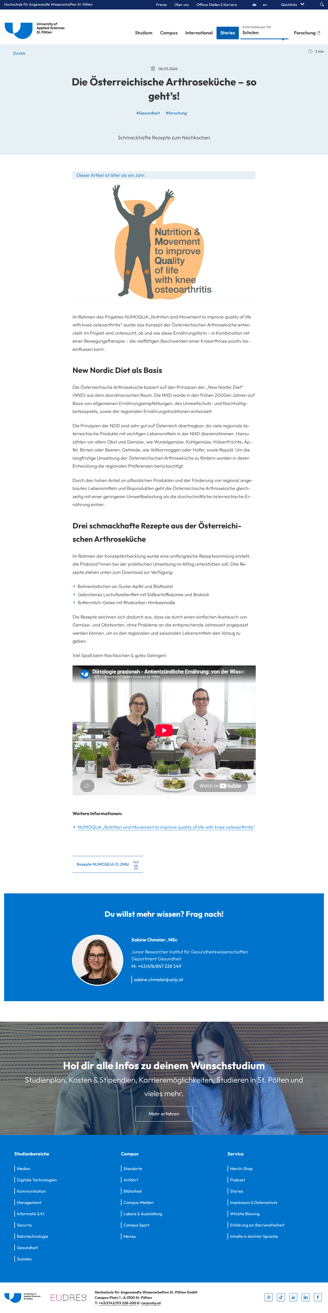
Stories (227, 33)
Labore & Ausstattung (143, 1213)
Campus (169, 33)
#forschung (176, 112)
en (265, 4)
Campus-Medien (139, 1202)
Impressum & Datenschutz (253, 1202)
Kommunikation (31, 1191)
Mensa (130, 1236)
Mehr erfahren (164, 1114)
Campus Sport (136, 1225)
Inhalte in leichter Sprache (254, 1236)
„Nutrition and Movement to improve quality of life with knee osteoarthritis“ (166, 827)
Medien (23, 1168)
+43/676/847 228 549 (159, 966)
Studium (143, 33)
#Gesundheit (148, 112)
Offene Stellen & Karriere (217, 4)
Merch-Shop (241, 1168)
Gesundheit (27, 1247)
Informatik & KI (30, 1213)
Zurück (18, 53)
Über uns (182, 4)
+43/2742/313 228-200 (118, 1303)
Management (29, 1202)
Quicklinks (289, 4)
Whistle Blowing (245, 1213)
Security (24, 1225)
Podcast (237, 1179)
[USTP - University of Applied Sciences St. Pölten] (36, 27)
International (199, 33)
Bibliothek (133, 1191)
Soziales (24, 1258)
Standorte (133, 1168)
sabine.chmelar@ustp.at (158, 979)
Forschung (305, 33)
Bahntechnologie (32, 1236)
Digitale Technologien (37, 1179)
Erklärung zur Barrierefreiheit (257, 1225)
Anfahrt (131, 1179)
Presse (161, 4)
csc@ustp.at (151, 1303)
